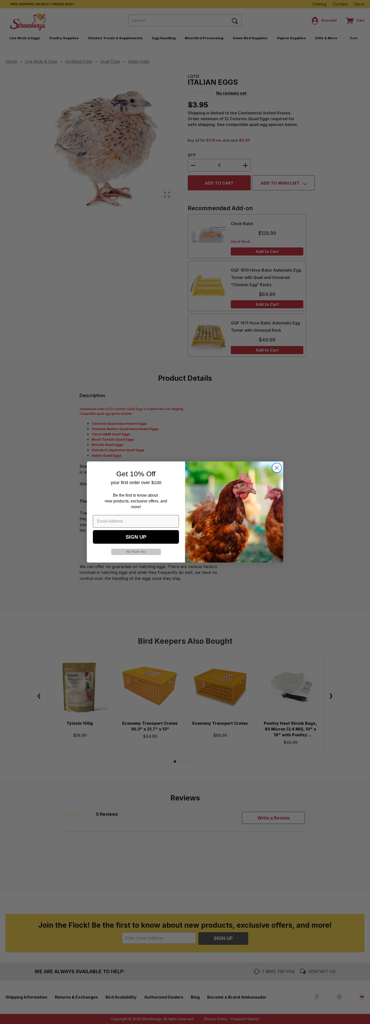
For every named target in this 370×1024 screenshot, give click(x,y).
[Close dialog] (276, 467)
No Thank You (136, 551)
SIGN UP (136, 537)
